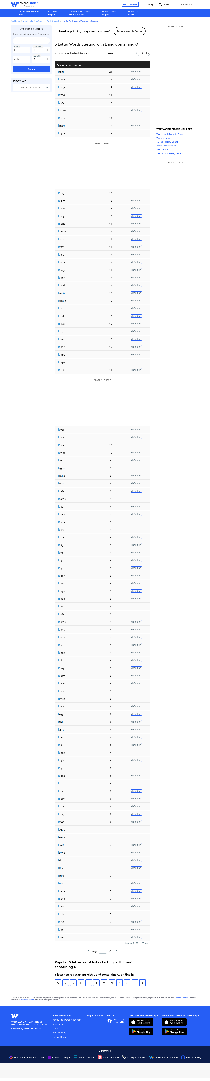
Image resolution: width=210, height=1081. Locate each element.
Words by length (53, 21)
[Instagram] (121, 1021)
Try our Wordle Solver (129, 31)
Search (31, 69)
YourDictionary (193, 1057)
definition (136, 71)
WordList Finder (86, 1057)
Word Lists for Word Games (33, 21)
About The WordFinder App (67, 1019)
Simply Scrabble (111, 1057)
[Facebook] (109, 1021)
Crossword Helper (61, 1057)
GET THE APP (130, 4)
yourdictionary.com (181, 998)
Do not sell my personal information (26, 1028)
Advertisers (58, 1024)
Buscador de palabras (166, 1057)
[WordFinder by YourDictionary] (25, 4)
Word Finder (15, 21)
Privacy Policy (59, 1032)
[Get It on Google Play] (141, 1032)
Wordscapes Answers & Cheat (29, 1057)
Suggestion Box (95, 1015)
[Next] (116, 951)
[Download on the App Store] (141, 1022)
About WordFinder (62, 1015)
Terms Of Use (59, 1036)
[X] (115, 1021)
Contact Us (58, 1028)
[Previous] (88, 951)
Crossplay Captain (136, 1057)
